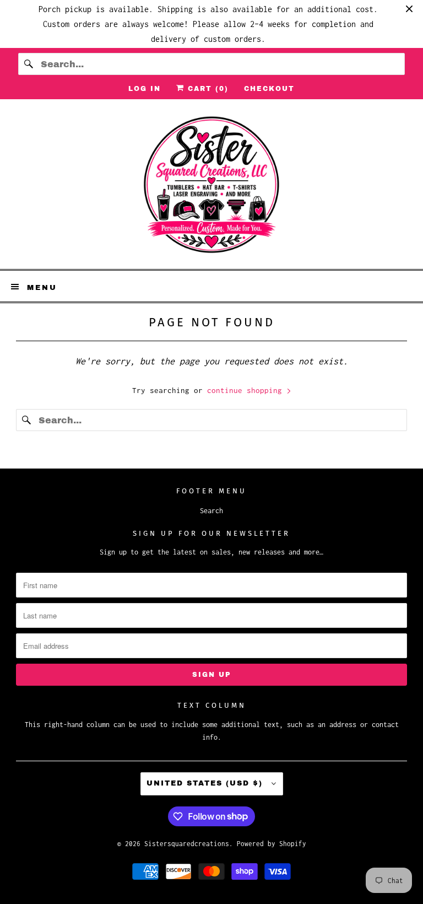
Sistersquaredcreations (186, 843)
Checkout (269, 89)
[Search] (29, 64)
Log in (144, 89)
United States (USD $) (206, 783)
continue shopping (246, 390)
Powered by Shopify (271, 843)
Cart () (207, 89)
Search (211, 511)
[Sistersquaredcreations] (211, 188)
